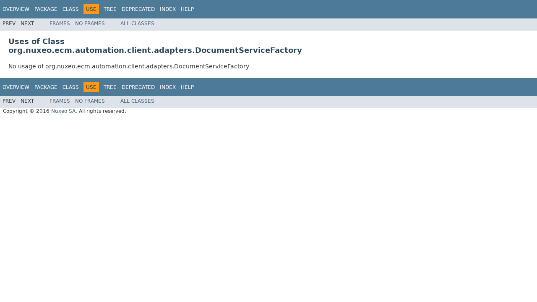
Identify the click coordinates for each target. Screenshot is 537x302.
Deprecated (138, 9)
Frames (60, 23)
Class (71, 9)
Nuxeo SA (63, 111)
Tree (110, 9)
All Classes (137, 23)
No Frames (90, 23)
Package (45, 9)
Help (187, 9)
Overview (16, 9)
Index (168, 9)
